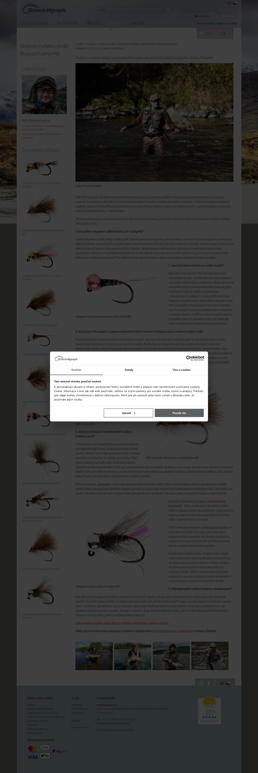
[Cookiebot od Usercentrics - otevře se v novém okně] (188, 358)
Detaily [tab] (129, 369)
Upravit (126, 412)
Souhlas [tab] (76, 369)
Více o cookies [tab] (182, 369)
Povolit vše (179, 412)
